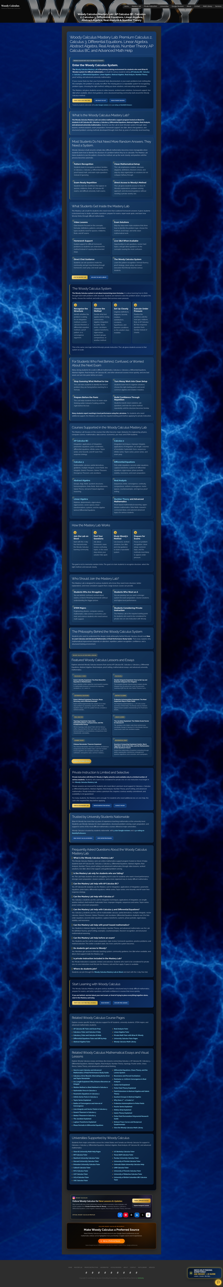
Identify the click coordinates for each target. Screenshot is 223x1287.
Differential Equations (91, 74)
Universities (164, 6)
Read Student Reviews (117, 100)
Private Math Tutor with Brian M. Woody (128, 1035)
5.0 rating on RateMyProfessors (122, 105)
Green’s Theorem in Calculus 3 (84, 1112)
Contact (197, 6)
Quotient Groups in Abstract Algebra (127, 1097)
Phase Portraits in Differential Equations (88, 1125)
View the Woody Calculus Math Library (128, 1128)
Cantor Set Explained (122, 1085)
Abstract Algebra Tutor (81, 1042)
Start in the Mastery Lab (81, 805)
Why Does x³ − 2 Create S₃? (124, 1100)
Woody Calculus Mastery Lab (86, 69)
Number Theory (141, 74)
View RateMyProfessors (104, 838)
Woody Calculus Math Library (125, 1042)
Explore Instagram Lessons (141, 1205)
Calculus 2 (119, 441)
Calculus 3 (78, 74)
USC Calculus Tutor (80, 1180)
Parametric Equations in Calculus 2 (86, 1094)
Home (126, 6)
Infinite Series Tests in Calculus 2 (85, 1097)
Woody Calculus (10, 5)
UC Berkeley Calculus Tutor (124, 1152)
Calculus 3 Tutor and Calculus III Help (87, 1035)
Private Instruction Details (102, 805)
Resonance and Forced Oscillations (127, 1076)
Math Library (207, 6)
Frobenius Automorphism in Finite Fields (129, 1103)
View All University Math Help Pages (87, 1152)
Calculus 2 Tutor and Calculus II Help (87, 1032)
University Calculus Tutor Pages (126, 1038)
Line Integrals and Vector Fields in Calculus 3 (90, 1109)
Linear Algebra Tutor (121, 1032)
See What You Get (101, 100)
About (189, 6)
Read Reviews (105, 1003)
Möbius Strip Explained (122, 1110)
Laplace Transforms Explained (84, 1122)
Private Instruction (150, 6)
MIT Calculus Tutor (80, 1155)
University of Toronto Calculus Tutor (127, 1171)
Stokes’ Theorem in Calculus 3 (84, 1115)
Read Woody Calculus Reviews (83, 838)
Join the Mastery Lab (79, 277)
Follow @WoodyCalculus (141, 1200)
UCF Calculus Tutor (80, 1174)
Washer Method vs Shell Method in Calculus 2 (90, 1087)
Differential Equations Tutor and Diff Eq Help (89, 1038)
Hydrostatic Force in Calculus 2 (85, 1090)
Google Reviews (178, 6)
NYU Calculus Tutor (80, 1171)
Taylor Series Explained (82, 1100)
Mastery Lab (136, 6)
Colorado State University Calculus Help (129, 1164)
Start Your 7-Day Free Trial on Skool (85, 1003)
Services (218, 6)
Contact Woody (120, 805)
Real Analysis (130, 74)
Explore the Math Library (99, 277)
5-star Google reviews (101, 105)
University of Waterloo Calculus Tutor (128, 1174)
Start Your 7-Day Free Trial (82, 100)
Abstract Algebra (118, 74)
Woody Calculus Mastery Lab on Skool (108, 972)
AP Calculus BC (136, 72)
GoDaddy (141, 1278)
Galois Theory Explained (123, 1113)
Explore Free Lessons (120, 1003)
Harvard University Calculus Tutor (86, 1161)
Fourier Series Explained (123, 1107)
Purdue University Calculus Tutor (126, 1158)
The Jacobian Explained (82, 1119)
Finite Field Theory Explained (125, 1088)
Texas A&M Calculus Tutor (123, 1155)
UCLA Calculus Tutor (81, 1177)
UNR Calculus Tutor (121, 1168)
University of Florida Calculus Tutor (127, 1161)
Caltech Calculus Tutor (81, 1168)
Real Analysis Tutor (121, 1029)
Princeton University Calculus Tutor (86, 1164)
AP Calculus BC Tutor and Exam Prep (87, 1029)
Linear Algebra (105, 74)
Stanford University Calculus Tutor (86, 1158)
